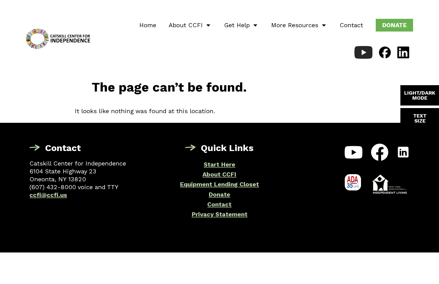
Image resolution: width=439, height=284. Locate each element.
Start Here (219, 164)
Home (147, 25)
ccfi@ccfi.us (48, 195)
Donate (219, 194)
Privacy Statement (219, 214)
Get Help (237, 25)
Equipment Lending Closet (219, 184)
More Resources (294, 25)
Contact (351, 25)
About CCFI (186, 25)
